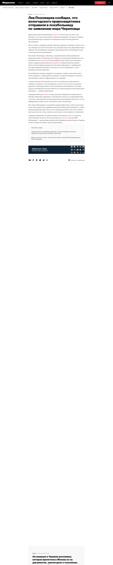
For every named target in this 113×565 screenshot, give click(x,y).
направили (56, 63)
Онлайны (35, 2)
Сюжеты (28, 2)
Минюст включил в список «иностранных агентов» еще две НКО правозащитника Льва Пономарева (55, 138)
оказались (64, 118)
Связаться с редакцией (78, 160)
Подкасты (54, 2)
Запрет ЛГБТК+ (54, 7)
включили (70, 115)
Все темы (71, 7)
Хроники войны (43, 7)
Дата (48, 2)
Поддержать (100, 2)
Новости (20, 2)
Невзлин (62, 7)
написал (55, 34)
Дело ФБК (34, 7)
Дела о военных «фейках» (22, 7)
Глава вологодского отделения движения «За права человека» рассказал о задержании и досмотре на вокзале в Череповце (53, 132)
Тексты (42, 2)
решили (43, 60)
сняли (45, 94)
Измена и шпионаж (8, 7)
